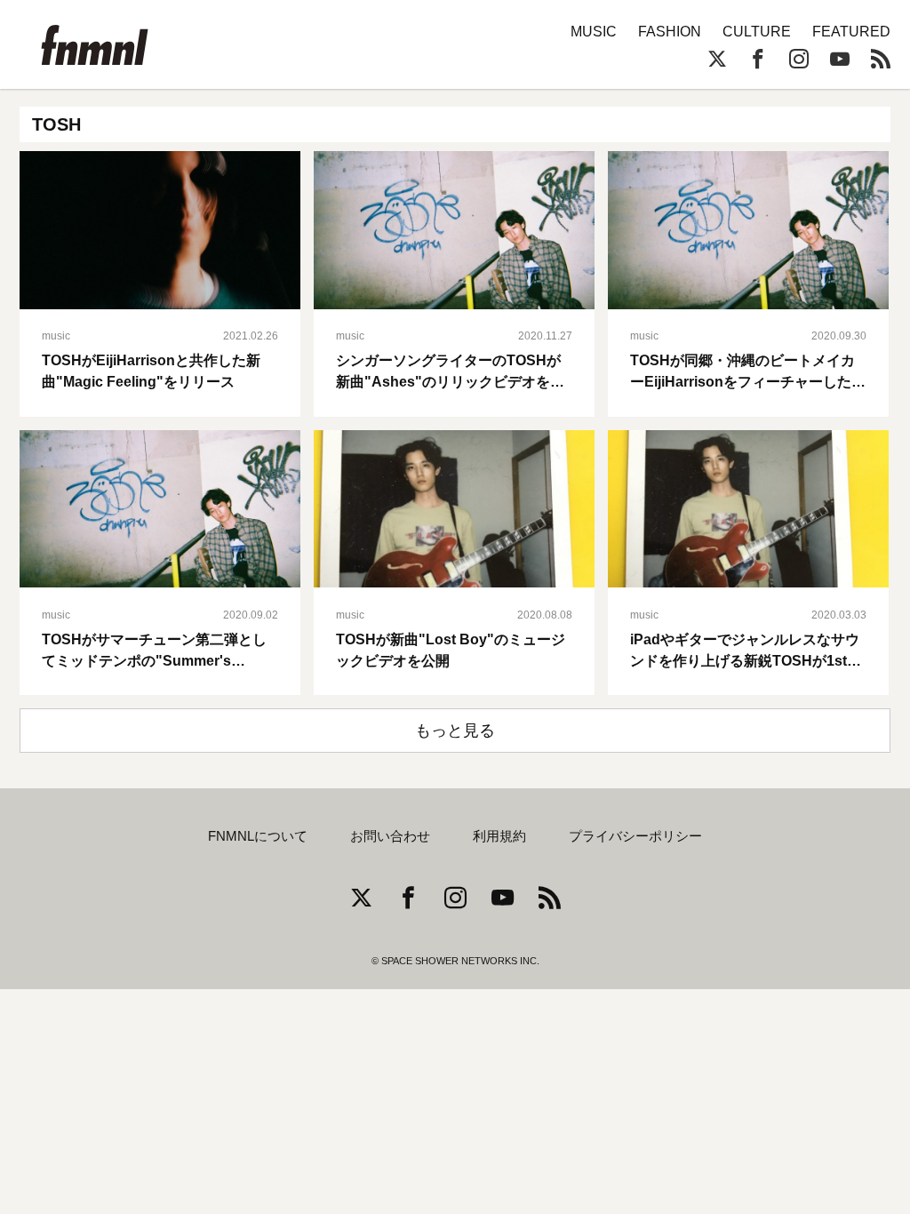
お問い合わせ (390, 836)
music (56, 336)
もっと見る (455, 730)
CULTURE (756, 31)
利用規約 (499, 836)
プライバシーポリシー (635, 836)
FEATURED (851, 31)
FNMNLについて (257, 836)
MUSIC (594, 31)
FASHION (669, 31)
